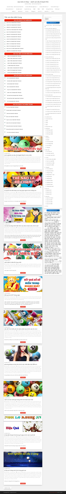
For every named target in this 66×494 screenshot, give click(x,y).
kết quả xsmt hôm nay (16, 298)
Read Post (23, 168)
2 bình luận (13, 156)
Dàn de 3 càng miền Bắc (52, 225)
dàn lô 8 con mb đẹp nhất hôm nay (53, 60)
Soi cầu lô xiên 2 (53, 262)
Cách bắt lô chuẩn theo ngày (53, 219)
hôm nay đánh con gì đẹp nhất (34, 158)
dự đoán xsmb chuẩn (52, 239)
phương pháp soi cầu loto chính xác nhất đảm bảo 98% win (20, 364)
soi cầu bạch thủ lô (18, 160)
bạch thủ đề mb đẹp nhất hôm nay (53, 31)
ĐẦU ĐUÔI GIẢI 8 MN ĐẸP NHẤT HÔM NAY (14, 95)
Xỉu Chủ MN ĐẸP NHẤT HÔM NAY (13, 78)
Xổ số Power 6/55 (49, 141)
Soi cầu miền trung (54, 6)
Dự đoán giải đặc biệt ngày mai (53, 231)
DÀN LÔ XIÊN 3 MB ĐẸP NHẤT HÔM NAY (15, 60)
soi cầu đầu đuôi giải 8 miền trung (52, 85)
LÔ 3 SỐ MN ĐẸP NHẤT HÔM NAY (13, 101)
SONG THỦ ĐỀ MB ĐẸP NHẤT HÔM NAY (14, 39)
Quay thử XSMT (49, 199)
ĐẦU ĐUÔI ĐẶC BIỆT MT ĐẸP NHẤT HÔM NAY (14, 129)
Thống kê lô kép (49, 180)
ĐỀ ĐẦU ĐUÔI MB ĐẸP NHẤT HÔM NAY (15, 72)
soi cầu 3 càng (35, 265)
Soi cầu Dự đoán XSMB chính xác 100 (53, 259)
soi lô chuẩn (9, 268)
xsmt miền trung (21, 299)
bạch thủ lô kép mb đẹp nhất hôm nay (53, 33)
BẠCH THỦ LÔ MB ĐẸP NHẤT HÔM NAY (14, 22)
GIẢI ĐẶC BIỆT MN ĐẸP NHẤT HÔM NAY (14, 81)
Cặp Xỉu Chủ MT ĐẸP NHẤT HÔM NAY (13, 119)
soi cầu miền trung (7, 162)
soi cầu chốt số (21, 405)
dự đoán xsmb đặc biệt (53, 243)
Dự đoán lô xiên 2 (53, 236)
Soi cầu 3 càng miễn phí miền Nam (53, 255)
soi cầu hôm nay (24, 160)
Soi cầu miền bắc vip (44, 6)
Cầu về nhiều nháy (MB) (51, 159)
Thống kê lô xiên (49, 182)
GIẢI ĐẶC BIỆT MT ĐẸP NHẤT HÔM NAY (13, 110)
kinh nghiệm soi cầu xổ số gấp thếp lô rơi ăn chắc (18, 155)
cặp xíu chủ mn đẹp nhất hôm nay (53, 98)
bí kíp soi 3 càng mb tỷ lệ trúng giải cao (15, 470)
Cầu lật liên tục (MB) (50, 163)
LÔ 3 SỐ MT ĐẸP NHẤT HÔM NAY (13, 132)
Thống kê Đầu (49, 178)
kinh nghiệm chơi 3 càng (8, 159)
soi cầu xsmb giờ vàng (36, 406)
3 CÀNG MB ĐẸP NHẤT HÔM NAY (13, 65)
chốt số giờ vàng (20, 401)
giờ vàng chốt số (26, 158)
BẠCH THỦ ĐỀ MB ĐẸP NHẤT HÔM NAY (14, 32)
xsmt (11, 299)
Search (46, 18)
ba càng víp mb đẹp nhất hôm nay (53, 30)
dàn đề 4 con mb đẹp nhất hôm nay (53, 42)
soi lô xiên (8, 163)
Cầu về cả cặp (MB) (50, 161)
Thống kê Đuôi (49, 176)
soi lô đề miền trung (30, 298)
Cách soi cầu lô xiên (52, 220)
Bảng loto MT (48, 190)
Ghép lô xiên (49, 247)
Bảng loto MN (48, 192)
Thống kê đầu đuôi (50, 186)
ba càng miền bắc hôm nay (52, 215)
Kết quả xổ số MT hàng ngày (12, 295)
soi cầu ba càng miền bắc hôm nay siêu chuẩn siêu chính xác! (21, 226)
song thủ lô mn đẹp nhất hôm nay (53, 109)
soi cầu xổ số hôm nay (34, 162)
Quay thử (46, 11)
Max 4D (47, 137)
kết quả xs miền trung (8, 298)
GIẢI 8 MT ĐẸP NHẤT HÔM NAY (12, 113)
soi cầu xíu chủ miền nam (15, 162)
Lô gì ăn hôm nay (27, 9)
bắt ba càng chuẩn (20, 264)
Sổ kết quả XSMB (49, 133)
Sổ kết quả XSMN (49, 132)
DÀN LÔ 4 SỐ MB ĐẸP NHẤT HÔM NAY (13, 43)
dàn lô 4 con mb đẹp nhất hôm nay (53, 54)
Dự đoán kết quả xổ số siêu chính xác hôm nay (53, 234)
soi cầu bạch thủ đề (11, 160)
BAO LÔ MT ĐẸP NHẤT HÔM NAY (12, 116)
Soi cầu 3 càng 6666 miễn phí (52, 252)
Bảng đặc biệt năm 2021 (52, 218)
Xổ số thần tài (49, 151)
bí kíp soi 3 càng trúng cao (22, 472)
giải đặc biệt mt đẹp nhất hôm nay (53, 79)
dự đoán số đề (9, 265)
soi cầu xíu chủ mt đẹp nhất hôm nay (53, 92)
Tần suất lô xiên (54, 273)
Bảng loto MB (48, 194)
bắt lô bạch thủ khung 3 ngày (22, 436)
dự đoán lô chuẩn (32, 438)
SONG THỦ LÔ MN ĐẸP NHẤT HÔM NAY (14, 92)
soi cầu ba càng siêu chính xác (18, 230)
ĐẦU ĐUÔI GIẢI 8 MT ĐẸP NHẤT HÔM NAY (14, 126)
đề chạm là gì (33, 193)
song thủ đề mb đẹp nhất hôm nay (53, 68)
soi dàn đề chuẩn (37, 336)
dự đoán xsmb (20, 158)
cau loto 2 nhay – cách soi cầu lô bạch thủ (33, 2)
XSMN (39, 9)
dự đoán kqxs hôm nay (30, 156)
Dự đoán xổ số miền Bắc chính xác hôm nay (53, 245)
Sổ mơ (53, 11)
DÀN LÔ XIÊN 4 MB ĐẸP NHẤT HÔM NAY (15, 63)
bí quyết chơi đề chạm (21, 192)
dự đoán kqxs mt (7, 158)
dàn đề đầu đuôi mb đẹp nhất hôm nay (53, 50)
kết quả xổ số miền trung (21, 296)
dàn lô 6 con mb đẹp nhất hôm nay (53, 58)
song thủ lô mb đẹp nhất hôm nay (53, 72)
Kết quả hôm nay (49, 9)
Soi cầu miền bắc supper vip (31, 6)
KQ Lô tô (39, 11)
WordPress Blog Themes (53, 492)
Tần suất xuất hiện (49, 170)
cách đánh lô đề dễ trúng (33, 264)
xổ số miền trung (37, 298)
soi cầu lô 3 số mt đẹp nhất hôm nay (53, 83)
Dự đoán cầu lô (19, 9)
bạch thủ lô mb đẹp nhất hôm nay (53, 35)
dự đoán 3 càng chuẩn (31, 472)
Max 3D (47, 139)
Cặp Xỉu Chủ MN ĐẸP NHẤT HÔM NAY (14, 89)
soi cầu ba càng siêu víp (29, 230)
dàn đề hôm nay (28, 330)
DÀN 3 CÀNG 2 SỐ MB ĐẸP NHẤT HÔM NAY (15, 67)
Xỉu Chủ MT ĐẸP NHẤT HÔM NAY (12, 107)
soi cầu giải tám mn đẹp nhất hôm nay (53, 102)
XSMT (43, 9)
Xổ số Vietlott (49, 145)
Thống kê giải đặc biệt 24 (52, 268)
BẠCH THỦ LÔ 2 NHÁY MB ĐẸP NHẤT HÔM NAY (15, 48)
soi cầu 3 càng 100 (26, 159)
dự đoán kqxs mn (38, 156)
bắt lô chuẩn (26, 264)
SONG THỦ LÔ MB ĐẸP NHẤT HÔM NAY (14, 25)
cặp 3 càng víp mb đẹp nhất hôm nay (53, 41)
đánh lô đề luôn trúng (22, 265)
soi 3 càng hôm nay (34, 474)
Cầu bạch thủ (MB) (50, 164)
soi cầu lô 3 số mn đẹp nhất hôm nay (53, 104)
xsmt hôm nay (15, 299)
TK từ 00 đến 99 (49, 168)
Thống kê (33, 11)
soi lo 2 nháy (15, 232)
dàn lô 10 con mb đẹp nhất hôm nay (53, 52)
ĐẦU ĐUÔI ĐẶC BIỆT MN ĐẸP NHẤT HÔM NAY (15, 98)
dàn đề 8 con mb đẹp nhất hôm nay (53, 46)
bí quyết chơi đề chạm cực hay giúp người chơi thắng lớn (20, 190)
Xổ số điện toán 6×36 (50, 155)
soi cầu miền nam (37, 160)
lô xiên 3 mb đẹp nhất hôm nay (52, 64)
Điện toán (20, 11)
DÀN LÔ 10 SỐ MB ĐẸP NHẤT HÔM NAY (15, 70)
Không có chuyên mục (52, 249)
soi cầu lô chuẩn (31, 160)
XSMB (34, 9)
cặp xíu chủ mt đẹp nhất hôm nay (53, 77)
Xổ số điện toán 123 (50, 153)
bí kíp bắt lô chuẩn (31, 436)
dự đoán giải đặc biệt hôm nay (52, 229)
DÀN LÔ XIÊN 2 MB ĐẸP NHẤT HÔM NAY (15, 58)
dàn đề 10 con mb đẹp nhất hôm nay (53, 48)
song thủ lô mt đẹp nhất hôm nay (52, 90)
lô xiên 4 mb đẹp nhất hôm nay (52, 66)
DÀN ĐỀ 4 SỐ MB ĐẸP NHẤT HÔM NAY (14, 41)
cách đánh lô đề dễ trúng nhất (12, 262)
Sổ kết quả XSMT (49, 130)
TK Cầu (26, 11)
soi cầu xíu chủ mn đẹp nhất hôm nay (53, 111)
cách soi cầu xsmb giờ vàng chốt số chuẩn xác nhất (18, 399)
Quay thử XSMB (49, 203)
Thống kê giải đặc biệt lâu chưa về (53, 270)
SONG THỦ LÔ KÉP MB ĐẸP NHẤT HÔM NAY (14, 29)
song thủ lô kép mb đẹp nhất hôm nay (53, 70)
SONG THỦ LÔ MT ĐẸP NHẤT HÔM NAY (13, 123)
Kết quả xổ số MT (28, 296)
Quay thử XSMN (49, 201)
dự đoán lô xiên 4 (14, 158)
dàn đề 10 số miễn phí (21, 330)
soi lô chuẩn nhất (16, 443)
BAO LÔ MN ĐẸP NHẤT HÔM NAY (13, 86)
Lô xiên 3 (52, 250)
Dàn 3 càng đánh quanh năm (53, 224)
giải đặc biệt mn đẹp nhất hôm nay (53, 100)
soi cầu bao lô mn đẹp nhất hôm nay (53, 96)
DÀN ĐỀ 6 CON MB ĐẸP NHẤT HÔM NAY (14, 27)
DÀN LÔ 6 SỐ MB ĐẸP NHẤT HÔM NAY (13, 46)
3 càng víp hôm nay (52, 213)
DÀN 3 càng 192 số (52, 222)
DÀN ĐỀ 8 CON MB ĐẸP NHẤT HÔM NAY (14, 36)
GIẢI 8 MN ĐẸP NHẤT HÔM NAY (12, 83)
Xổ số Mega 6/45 (49, 143)
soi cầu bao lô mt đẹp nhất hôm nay (53, 75)
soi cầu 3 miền (31, 159)
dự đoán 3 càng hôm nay (21, 156)
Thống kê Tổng (49, 172)
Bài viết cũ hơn (7, 487)
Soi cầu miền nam (9, 9)
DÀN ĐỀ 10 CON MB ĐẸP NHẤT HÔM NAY (14, 50)
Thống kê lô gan (49, 184)
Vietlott (13, 11)
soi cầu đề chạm (28, 196)
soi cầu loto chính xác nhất (21, 371)
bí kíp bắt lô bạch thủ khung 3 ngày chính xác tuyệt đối (19, 435)
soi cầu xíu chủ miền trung (25, 162)
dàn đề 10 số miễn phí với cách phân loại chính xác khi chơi (20, 329)
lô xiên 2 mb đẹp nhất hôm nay (52, 62)
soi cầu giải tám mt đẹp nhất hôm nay (53, 81)
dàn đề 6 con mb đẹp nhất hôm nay (53, 44)
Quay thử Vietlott (49, 197)
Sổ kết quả (57, 9)
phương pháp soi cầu (17, 368)
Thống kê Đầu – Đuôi (50, 174)
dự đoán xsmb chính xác (52, 241)
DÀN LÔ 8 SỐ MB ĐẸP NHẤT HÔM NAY (14, 56)
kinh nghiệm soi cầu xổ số (17, 159)
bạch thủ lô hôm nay (55, 216)
